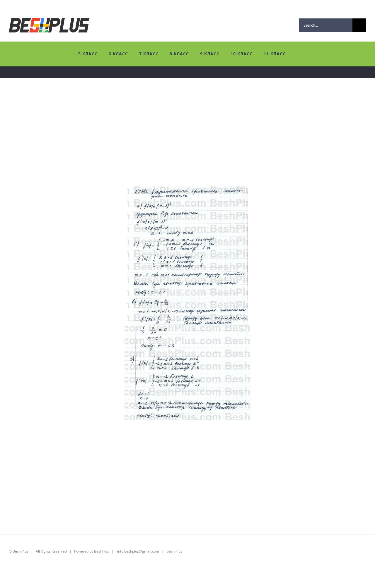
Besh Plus (20, 551)
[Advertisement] (184, 145)
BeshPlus (101, 551)
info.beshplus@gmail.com (138, 551)
